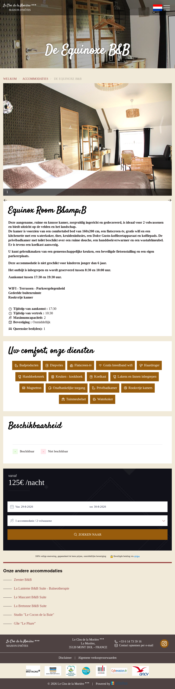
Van (17, 506)
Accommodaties (35, 78)
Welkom (10, 78)
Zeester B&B (23, 579)
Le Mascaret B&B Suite (30, 597)
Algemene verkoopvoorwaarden (97, 657)
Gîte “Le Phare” (25, 623)
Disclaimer (65, 657)
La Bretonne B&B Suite (30, 606)
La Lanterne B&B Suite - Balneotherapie (41, 588)
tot (91, 506)
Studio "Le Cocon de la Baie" (34, 614)
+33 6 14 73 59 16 (130, 641)
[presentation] (5, 201)
